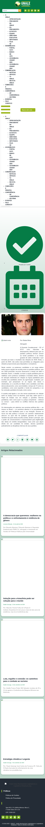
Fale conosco (8, 803)
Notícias (12, 72)
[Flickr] (35, 10)
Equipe (12, 33)
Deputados (13, 39)
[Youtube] (38, 10)
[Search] (19, 10)
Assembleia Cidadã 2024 (13, 66)
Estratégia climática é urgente (16, 759)
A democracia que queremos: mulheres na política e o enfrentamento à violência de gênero (22, 518)
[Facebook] (25, 10)
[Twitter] (32, 10)
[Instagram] (28, 10)
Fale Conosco (8, 102)
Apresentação (15, 19)
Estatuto (13, 31)
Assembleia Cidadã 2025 (13, 60)
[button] (5, 109)
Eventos (8, 200)
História (12, 97)
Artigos (12, 74)
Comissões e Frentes (9, 87)
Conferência (10, 91)
